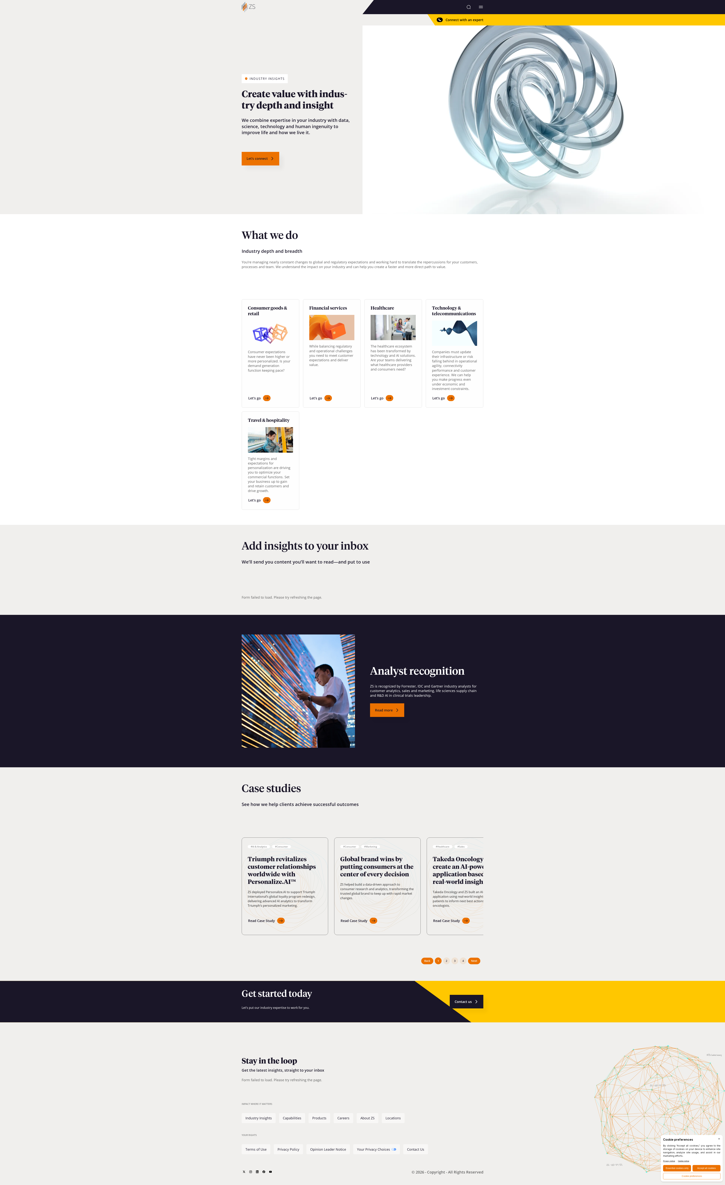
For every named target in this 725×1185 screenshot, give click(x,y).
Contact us (463, 1001)
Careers (343, 1118)
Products (319, 1118)
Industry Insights (258, 1118)
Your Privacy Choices (373, 1149)
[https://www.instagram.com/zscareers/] (250, 1172)
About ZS (367, 1118)
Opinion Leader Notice (328, 1149)
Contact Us (415, 1149)
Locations (393, 1118)
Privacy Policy (288, 1149)
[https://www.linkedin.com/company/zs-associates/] (257, 1172)
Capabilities (292, 1118)
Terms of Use (256, 1149)
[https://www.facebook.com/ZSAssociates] (263, 1172)
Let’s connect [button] (257, 158)
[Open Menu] (480, 7)
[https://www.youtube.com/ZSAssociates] (270, 1172)
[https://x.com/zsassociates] (244, 1172)
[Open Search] (469, 7)
